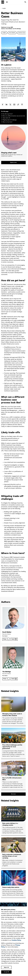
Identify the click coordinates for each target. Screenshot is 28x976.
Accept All (6, 971)
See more (13, 794)
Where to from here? (7, 121)
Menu (6, 2)
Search (25, 2)
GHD (2, 2)
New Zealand (12, 32)
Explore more (13, 162)
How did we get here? (8, 113)
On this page (4, 111)
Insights (4, 8)
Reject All (6, 967)
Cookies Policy (16, 940)
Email (13, 639)
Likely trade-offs (6, 117)
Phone (4, 639)
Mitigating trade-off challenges (10, 119)
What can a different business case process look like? (14, 115)
